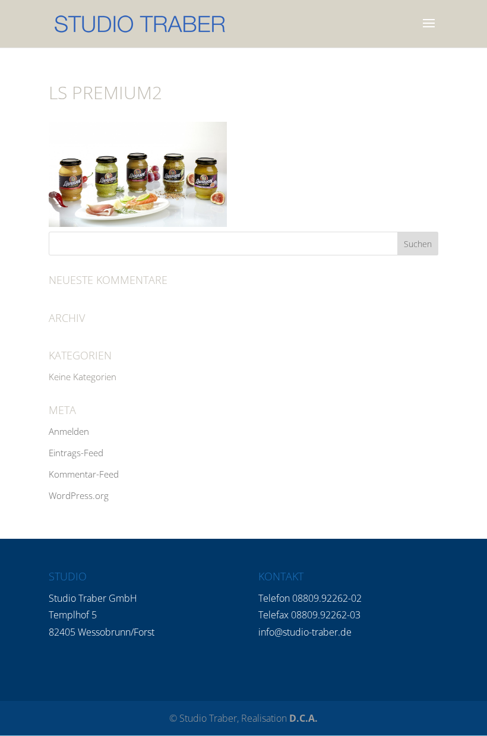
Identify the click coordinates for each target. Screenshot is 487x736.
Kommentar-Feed (84, 474)
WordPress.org (79, 495)
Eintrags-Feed (76, 453)
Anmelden (69, 431)
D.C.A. (303, 718)
